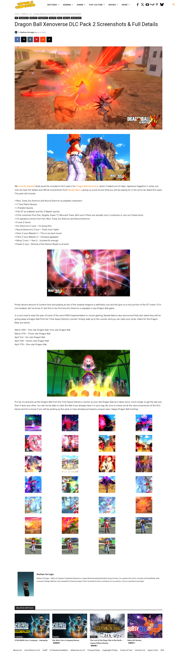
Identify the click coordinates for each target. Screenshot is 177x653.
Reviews (56, 637)
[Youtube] (147, 5)
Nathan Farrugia (27, 32)
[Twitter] (142, 5)
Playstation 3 (43, 18)
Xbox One (33, 18)
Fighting (66, 18)
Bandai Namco (76, 18)
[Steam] (152, 5)
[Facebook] (137, 5)
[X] (24, 39)
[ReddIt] (43, 39)
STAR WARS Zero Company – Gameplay (31, 640)
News (59, 18)
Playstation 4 (24, 18)
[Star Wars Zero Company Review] (69, 626)
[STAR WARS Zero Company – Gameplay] (32, 626)
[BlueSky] (162, 5)
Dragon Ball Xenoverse (87, 186)
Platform (24, 14)
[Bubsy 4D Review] (144, 626)
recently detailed (26, 186)
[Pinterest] (157, 5)
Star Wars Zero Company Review (65, 640)
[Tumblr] (30, 39)
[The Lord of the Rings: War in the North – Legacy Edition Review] (107, 626)
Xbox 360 (53, 18)
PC (31, 14)
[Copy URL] (49, 39)
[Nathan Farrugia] (16, 32)
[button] (173, 4)
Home (17, 14)
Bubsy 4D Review (134, 640)
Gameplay (18, 637)
